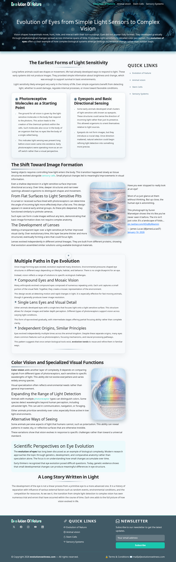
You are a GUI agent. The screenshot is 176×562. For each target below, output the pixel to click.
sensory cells (48, 175)
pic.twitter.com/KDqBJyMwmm (143, 224)
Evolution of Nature (104, 3)
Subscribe (140, 545)
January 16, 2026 (136, 232)
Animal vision (124, 3)
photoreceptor (42, 398)
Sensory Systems (155, 3)
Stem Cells (138, 3)
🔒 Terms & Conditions (117, 556)
